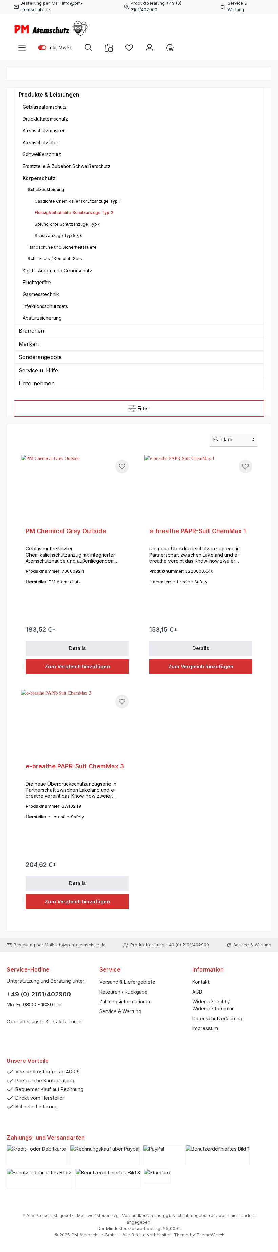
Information (208, 969)
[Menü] (22, 48)
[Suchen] (88, 48)
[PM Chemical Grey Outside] (77, 489)
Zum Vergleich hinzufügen (77, 666)
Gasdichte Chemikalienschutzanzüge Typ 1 (77, 201)
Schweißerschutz (42, 154)
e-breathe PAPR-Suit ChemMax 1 (197, 531)
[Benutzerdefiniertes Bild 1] (217, 1155)
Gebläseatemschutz (45, 107)
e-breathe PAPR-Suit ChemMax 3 (75, 766)
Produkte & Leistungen (49, 94)
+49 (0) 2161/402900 (39, 994)
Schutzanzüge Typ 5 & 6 (59, 235)
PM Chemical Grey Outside (66, 531)
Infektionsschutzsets (45, 306)
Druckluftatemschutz (45, 119)
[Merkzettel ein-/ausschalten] (122, 466)
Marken (29, 343)
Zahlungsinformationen (125, 1001)
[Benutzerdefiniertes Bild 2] (39, 1179)
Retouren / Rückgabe (123, 992)
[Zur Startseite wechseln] (51, 28)
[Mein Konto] (149, 48)
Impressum (205, 1028)
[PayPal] (162, 1155)
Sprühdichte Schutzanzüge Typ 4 (68, 224)
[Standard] (157, 1176)
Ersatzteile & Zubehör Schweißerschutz (67, 166)
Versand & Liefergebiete (127, 982)
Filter (143, 408)
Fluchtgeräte (37, 282)
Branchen (31, 330)
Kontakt (201, 982)
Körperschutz (39, 178)
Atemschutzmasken (44, 130)
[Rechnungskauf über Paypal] (105, 1155)
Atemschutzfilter (40, 142)
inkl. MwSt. (55, 48)
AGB (197, 992)
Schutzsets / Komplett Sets (55, 258)
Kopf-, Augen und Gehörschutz (57, 270)
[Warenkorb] (169, 48)
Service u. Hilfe (38, 370)
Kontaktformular (64, 1021)
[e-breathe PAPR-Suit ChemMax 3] (77, 723)
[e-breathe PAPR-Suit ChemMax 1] (200, 489)
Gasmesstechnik (41, 294)
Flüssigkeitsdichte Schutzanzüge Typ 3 (74, 212)
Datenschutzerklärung (217, 1018)
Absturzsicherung (42, 318)
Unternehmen (37, 383)
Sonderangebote (40, 357)
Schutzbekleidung (46, 189)
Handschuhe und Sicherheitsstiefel (63, 247)
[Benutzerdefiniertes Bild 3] (107, 1179)
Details (77, 648)
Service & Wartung (120, 1011)
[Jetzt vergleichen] (108, 48)
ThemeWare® (210, 1234)
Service (109, 969)
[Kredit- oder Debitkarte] (36, 1155)
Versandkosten (137, 1215)
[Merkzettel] (129, 48)
